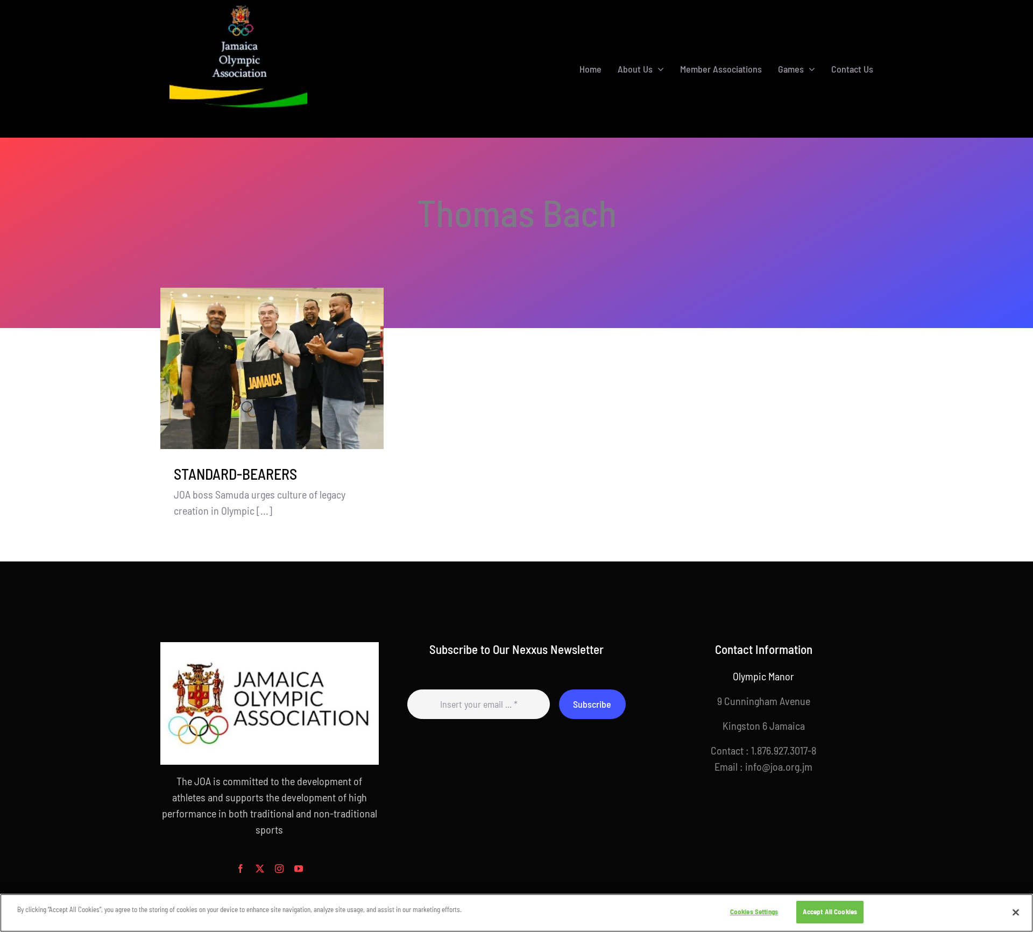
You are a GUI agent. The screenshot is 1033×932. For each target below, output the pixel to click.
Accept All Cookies (830, 911)
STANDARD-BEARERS (235, 474)
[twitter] (260, 868)
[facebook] (240, 868)
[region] (516, 913)
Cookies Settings (754, 911)
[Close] (1016, 912)
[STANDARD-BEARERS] (272, 369)
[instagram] (279, 868)
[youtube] (298, 868)
